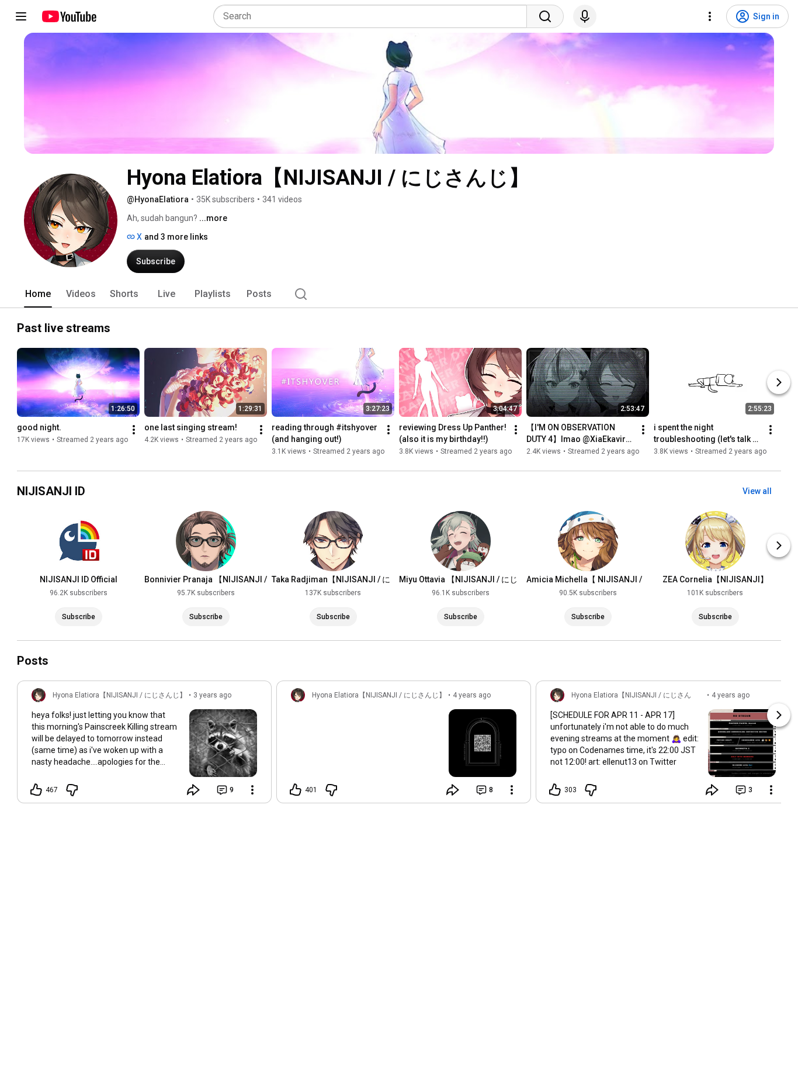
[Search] (545, 16)
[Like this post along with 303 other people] (555, 790)
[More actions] (133, 429)
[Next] (778, 382)
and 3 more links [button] (176, 236)
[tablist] (399, 294)
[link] (144, 745)
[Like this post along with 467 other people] (36, 790)
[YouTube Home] (69, 16)
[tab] (38, 294)
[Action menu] (252, 790)
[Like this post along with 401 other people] (295, 790)
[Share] (193, 790)
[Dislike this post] (72, 790)
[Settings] (710, 16)
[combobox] (373, 16)
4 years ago (472, 695)
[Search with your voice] (584, 16)
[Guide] (21, 16)
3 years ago (212, 695)
